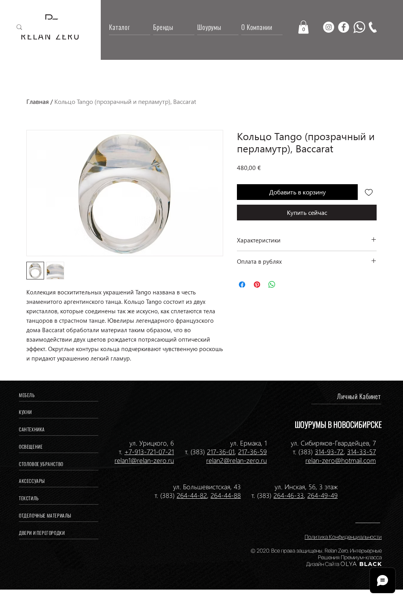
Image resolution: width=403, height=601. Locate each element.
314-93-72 (329, 451)
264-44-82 (192, 495)
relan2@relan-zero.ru (236, 460)
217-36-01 (221, 451)
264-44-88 (226, 495)
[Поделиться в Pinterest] (257, 284)
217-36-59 (252, 451)
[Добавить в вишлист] (369, 192)
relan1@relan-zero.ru (144, 460)
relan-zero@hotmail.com (340, 460)
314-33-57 (361, 451)
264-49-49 (322, 495)
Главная (37, 101)
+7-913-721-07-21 (149, 451)
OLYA (348, 564)
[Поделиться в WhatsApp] (272, 284)
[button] (303, 26)
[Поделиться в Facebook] (242, 284)
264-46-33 (289, 495)
